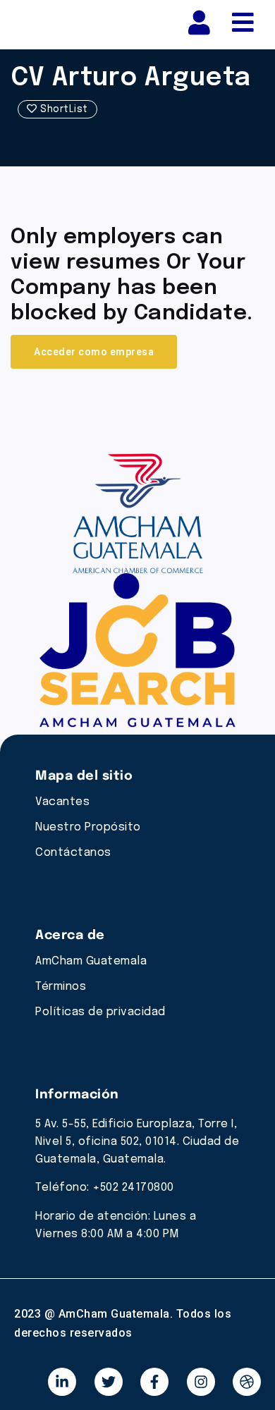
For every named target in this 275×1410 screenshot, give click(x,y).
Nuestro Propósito (88, 827)
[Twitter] (108, 1382)
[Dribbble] (247, 1382)
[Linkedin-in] (62, 1382)
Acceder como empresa (94, 351)
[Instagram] (201, 1382)
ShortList (62, 109)
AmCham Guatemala (91, 961)
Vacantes (62, 802)
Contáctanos (73, 853)
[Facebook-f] (154, 1382)
